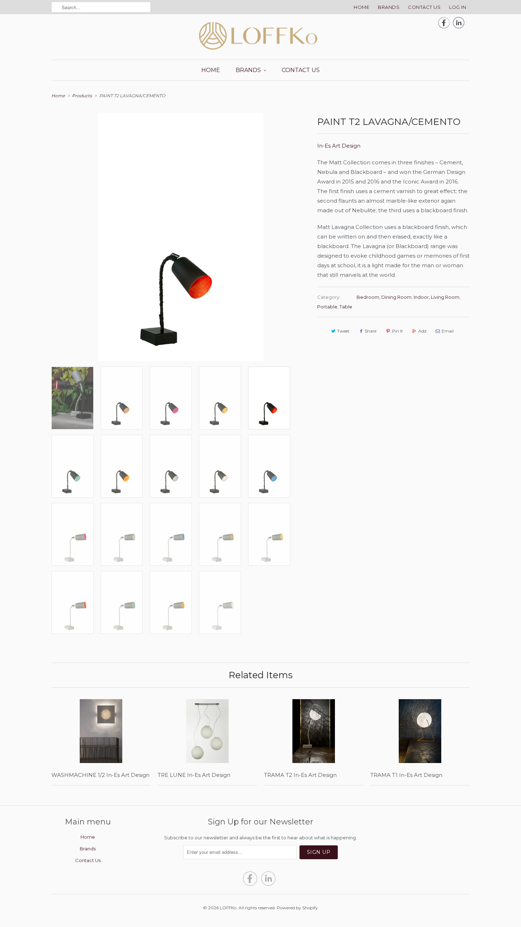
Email (448, 331)
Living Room (445, 297)
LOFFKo (228, 907)
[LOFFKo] (260, 36)
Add (422, 331)
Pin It (397, 331)
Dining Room (396, 297)
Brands (388, 7)
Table (346, 306)
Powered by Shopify (297, 907)
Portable (327, 306)
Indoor (421, 297)
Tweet (343, 331)
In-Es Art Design (338, 145)
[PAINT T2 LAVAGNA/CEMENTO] (180, 237)
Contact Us (424, 7)
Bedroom (368, 297)
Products (82, 95)
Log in (457, 7)
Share (370, 331)
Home (361, 7)
